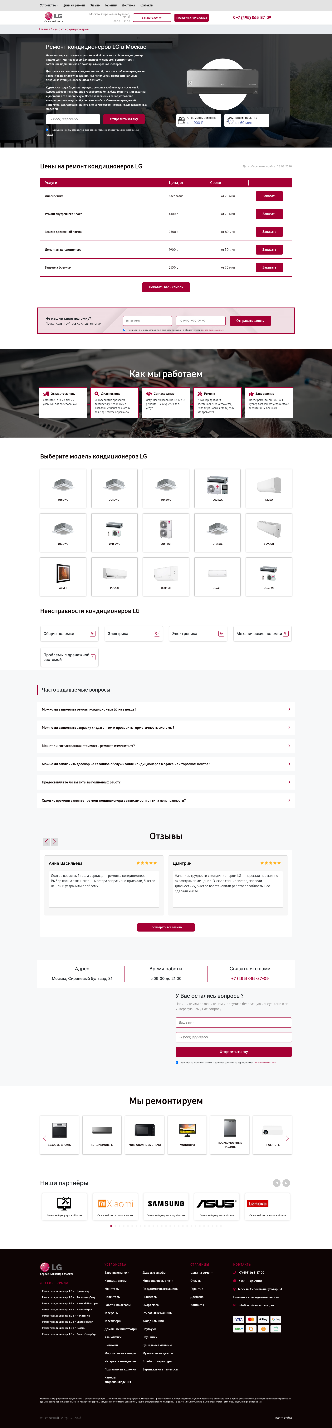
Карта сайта (283, 1418)
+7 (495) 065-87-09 (250, 978)
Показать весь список (166, 287)
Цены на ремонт (74, 5)
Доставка (128, 5)
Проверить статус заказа (191, 17)
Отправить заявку (124, 119)
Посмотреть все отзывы (166, 927)
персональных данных (212, 330)
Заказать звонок (152, 17)
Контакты (146, 5)
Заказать (269, 196)
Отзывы (95, 5)
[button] (46, 842)
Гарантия (111, 5)
